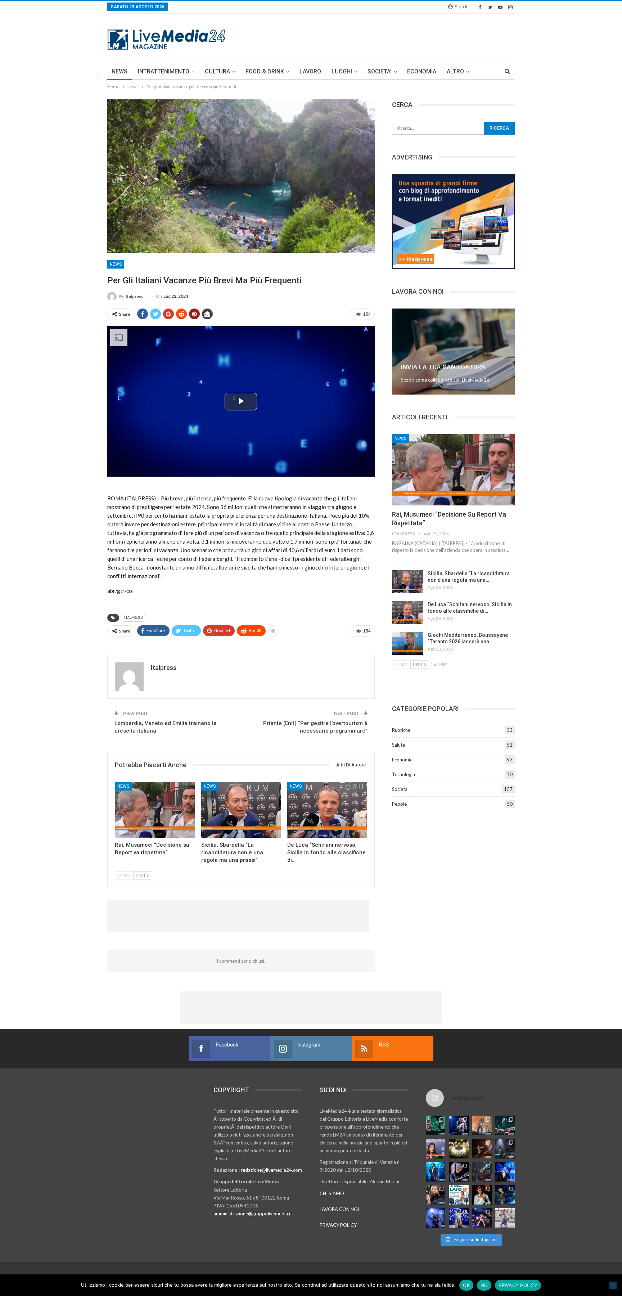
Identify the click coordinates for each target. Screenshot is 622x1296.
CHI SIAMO (332, 1193)
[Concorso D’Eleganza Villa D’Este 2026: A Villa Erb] (458, 1148)
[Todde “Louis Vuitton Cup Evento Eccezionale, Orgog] (435, 1148)
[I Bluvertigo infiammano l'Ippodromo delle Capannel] (435, 1125)
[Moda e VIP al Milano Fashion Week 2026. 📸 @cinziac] (482, 1195)
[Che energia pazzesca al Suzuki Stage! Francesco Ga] (505, 1172)
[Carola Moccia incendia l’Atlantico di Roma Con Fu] (435, 1218)
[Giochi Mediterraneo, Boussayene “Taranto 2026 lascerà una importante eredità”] (407, 643)
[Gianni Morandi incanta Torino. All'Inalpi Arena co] (435, 1172)
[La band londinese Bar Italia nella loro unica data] (482, 1172)
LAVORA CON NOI (339, 1209)
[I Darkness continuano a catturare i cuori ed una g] (482, 1218)
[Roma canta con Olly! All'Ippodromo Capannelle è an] (482, 1125)
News (116, 264)
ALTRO (455, 71)
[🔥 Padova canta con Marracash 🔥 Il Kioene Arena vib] (505, 1195)
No (484, 1285)
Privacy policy (518, 1285)
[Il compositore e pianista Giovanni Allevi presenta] (458, 1172)
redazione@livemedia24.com (271, 1170)
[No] (613, 1285)
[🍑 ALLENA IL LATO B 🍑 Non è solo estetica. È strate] (458, 1195)
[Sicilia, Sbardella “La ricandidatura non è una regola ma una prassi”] (241, 810)
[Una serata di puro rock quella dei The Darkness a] (458, 1125)
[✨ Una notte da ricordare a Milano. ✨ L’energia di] (458, 1218)
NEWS (119, 71)
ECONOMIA (421, 71)
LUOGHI (342, 71)
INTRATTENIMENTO (163, 71)
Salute (398, 745)
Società (399, 789)
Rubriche (401, 730)
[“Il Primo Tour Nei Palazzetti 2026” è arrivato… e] (505, 1148)
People (399, 804)
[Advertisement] (384, 37)
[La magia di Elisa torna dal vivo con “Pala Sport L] (482, 1148)
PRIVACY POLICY (338, 1225)
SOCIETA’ (380, 71)
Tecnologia (403, 774)
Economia (402, 759)
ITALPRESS (133, 618)
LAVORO (310, 71)
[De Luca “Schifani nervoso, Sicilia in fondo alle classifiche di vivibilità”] (327, 810)
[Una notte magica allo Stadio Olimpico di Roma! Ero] (505, 1125)
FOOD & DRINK (264, 71)
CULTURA (217, 71)
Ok (466, 1285)
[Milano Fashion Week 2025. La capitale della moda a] (505, 1218)
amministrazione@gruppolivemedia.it (252, 1213)
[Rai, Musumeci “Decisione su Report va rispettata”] (155, 810)
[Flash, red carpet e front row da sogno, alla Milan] (435, 1195)
